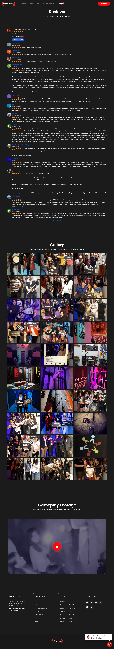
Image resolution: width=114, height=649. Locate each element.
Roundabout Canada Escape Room (24, 29)
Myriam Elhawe (16, 209)
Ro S (13, 170)
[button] (57, 546)
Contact (71, 3)
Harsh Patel (15, 50)
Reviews (62, 3)
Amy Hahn (15, 113)
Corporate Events (49, 3)
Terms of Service (40, 621)
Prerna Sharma (16, 57)
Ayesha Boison (16, 196)
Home (24, 3)
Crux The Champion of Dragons (21, 145)
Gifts (38, 3)
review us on (17, 39)
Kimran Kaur (16, 95)
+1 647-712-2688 (13, 611)
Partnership (39, 615)
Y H (13, 104)
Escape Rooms (39, 605)
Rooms (31, 3)
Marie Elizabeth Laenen (19, 125)
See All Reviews (57, 220)
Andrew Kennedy (17, 64)
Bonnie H (15, 158)
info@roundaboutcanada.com (17, 609)
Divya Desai (15, 43)
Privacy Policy (40, 618)
